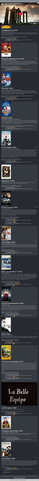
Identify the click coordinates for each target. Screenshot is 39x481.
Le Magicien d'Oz (7, 30)
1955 (13, 242)
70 (9, 472)
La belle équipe (6, 408)
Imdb (7, 28)
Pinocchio (4, 88)
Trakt (5, 28)
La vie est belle (6, 147)
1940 (10, 88)
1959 (20, 431)
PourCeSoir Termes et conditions (19, 478)
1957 (21, 362)
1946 (14, 147)
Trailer (3, 28)
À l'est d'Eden (5, 242)
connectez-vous (16, 69)
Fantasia (4, 118)
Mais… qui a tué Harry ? (9, 272)
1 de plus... (3, 380)
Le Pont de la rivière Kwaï (9, 362)
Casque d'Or (5, 181)
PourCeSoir (4, 1)
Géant (3, 334)
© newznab (15, 477)
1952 (12, 181)
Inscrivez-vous (9, 69)
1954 (15, 207)
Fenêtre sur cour (7, 207)
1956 (21, 303)
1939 (15, 30)
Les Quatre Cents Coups (9, 431)
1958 (14, 408)
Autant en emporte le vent (10, 59)
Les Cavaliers (5, 458)
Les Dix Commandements (10, 303)
